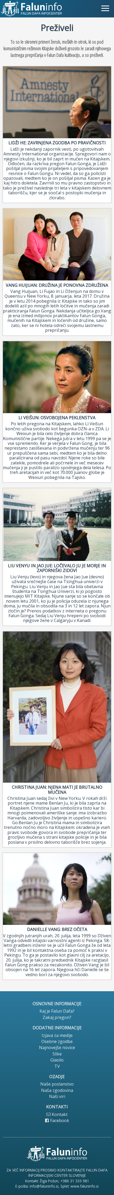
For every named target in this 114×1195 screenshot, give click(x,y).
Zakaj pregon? (57, 1017)
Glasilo (57, 1060)
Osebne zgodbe (57, 1041)
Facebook (59, 1120)
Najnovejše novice (57, 1047)
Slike (57, 1053)
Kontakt (59, 1114)
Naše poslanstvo (57, 1084)
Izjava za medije (57, 1035)
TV (57, 1066)
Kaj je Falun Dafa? (57, 1011)
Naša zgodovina (57, 1090)
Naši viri (57, 1096)
